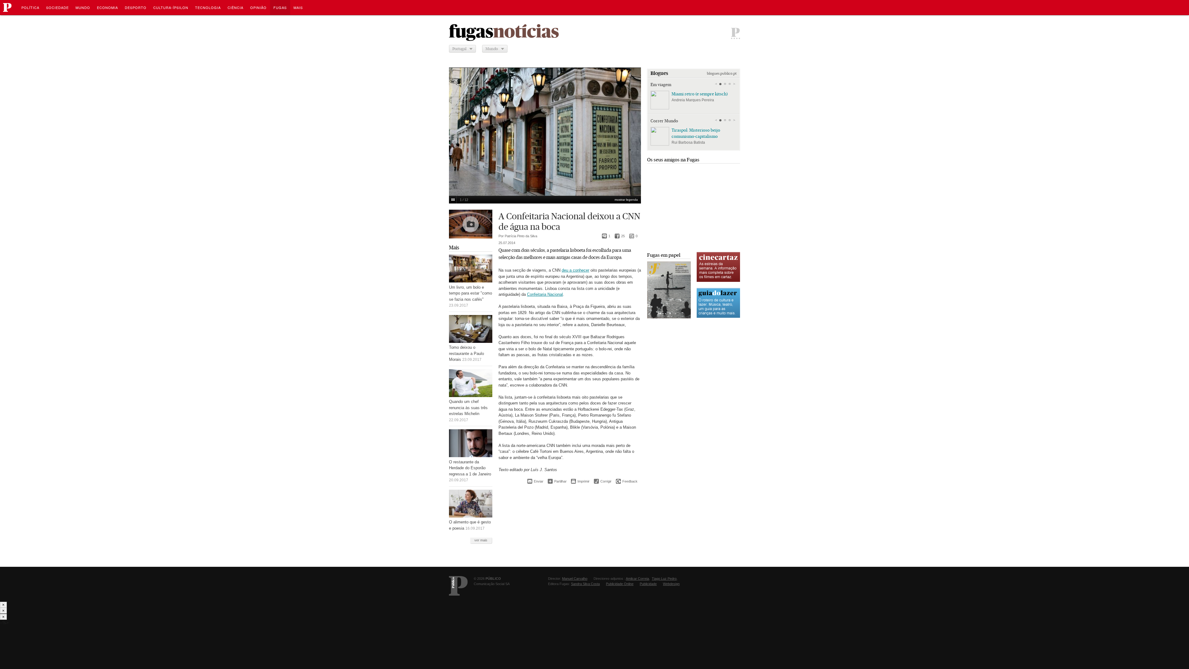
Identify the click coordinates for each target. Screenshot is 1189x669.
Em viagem (661, 84)
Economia (107, 7)
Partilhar (557, 481)
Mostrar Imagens (453, 199)
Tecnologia (208, 7)
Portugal (459, 48)
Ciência (235, 7)
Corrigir (603, 481)
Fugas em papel (663, 255)
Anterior (457, 128)
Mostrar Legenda (626, 199)
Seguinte (633, 128)
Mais (454, 248)
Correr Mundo (664, 120)
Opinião (258, 7)
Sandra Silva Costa (585, 584)
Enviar (535, 481)
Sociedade (57, 7)
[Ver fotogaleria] (470, 224)
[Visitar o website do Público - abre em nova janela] (458, 586)
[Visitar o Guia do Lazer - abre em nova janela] (718, 317)
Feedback (627, 481)
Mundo (83, 7)
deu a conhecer (575, 270)
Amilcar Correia (637, 578)
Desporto (135, 7)
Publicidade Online (620, 584)
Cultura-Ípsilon (170, 7)
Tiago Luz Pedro (664, 578)
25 (620, 236)
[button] (720, 84)
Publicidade (648, 584)
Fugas (280, 7)
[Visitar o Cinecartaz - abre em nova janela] (718, 281)
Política (30, 7)
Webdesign (671, 584)
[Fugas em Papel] (669, 317)
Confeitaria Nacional (545, 294)
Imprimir (580, 481)
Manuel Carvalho (574, 578)
